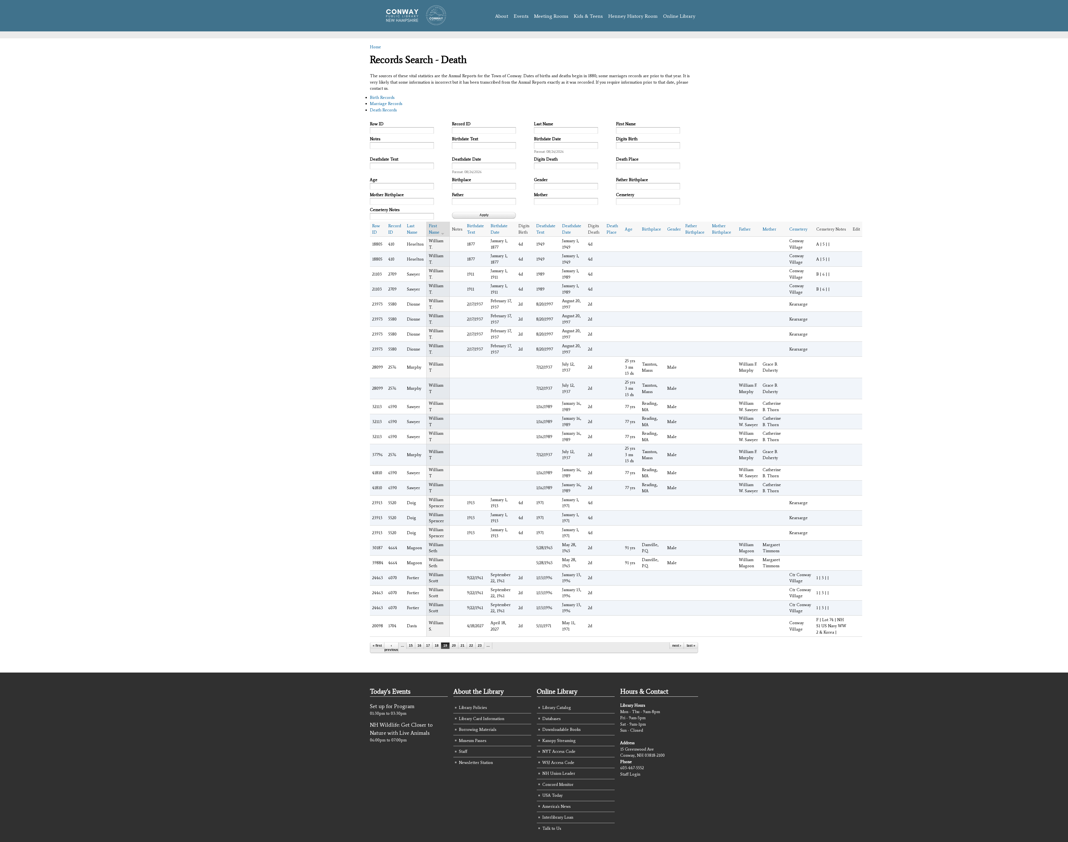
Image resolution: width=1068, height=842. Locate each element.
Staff (463, 751)
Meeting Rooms (551, 16)
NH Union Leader (558, 773)
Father (458, 194)
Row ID (377, 123)
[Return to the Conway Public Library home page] (414, 22)
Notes (375, 138)
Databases (551, 718)
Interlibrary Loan (557, 817)
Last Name (543, 123)
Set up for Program (392, 706)
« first (377, 646)
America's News (556, 806)
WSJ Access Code (558, 762)
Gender (541, 179)
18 (437, 646)
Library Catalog (556, 707)
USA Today (552, 795)
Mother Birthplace (387, 194)
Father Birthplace (632, 179)
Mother (541, 194)
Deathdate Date (466, 159)
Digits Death (546, 159)
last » (691, 646)
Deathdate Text (384, 159)
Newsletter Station (476, 762)
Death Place (627, 159)
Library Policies (473, 707)
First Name (626, 123)
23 (480, 646)
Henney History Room (632, 16)
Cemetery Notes (385, 209)
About (501, 16)
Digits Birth (626, 138)
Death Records (383, 110)
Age (373, 179)
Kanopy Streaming (559, 740)
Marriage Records (386, 103)
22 (471, 646)
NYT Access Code (558, 751)
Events (521, 16)
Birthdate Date (547, 138)
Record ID (461, 123)
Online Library (679, 16)
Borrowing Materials (477, 729)
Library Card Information (481, 718)
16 (419, 646)
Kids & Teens (588, 16)
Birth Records (382, 97)
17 (428, 646)
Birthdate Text (465, 138)
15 (411, 646)
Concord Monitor (557, 784)
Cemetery (625, 194)
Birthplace (461, 179)
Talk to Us (551, 828)
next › (676, 646)
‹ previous (391, 647)
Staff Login (630, 774)
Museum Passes (472, 740)
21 (462, 646)
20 (454, 646)
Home (375, 46)
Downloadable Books (561, 729)
